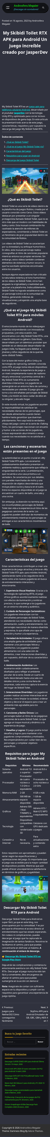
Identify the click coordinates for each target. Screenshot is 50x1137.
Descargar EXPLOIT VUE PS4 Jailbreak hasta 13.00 (24, 1076)
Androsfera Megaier (26, 5)
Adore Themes (35, 1131)
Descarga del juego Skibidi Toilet (22, 160)
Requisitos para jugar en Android (23, 155)
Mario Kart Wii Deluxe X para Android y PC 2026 (23, 1083)
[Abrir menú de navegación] (7, 7)
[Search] (43, 8)
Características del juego (18, 151)
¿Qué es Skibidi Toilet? (17, 142)
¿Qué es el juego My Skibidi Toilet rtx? (25, 146)
